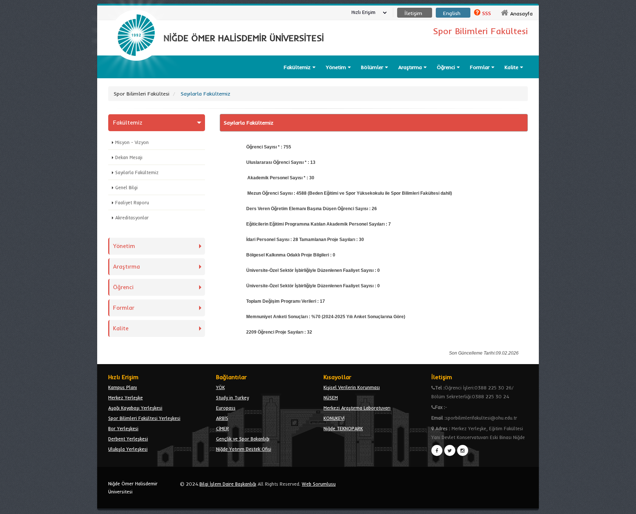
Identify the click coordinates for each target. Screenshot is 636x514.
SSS (486, 13)
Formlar (480, 67)
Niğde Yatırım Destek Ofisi (243, 449)
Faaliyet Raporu (132, 202)
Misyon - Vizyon (132, 142)
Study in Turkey (232, 397)
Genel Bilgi (126, 187)
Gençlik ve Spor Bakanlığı (242, 439)
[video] (136, 78)
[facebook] (436, 450)
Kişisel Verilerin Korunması (352, 387)
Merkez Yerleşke (125, 397)
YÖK (220, 387)
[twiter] (449, 450)
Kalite (512, 67)
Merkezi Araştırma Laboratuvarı (357, 408)
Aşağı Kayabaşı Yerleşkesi (135, 408)
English (451, 13)
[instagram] (462, 450)
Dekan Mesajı (128, 157)
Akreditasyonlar (132, 217)
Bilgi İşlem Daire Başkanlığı (227, 484)
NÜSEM (331, 397)
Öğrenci (447, 67)
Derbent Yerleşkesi (128, 439)
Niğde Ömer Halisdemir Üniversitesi (133, 488)
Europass (226, 408)
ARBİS (222, 418)
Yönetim (337, 67)
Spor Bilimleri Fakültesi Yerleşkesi (144, 418)
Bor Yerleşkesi (123, 428)
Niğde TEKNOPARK (343, 428)
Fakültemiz (298, 67)
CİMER (222, 428)
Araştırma (411, 67)
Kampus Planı (122, 387)
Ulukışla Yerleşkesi (128, 449)
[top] (623, 505)
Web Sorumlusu (319, 484)
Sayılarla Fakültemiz (137, 172)
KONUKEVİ (334, 418)
